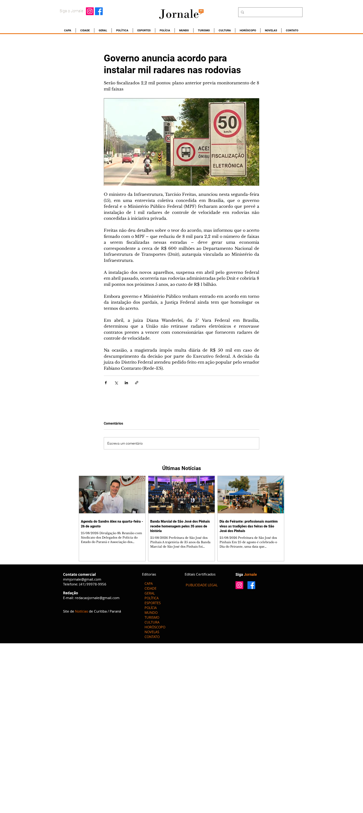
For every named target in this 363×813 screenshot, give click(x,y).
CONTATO (152, 636)
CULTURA (152, 622)
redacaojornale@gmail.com (97, 597)
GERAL (150, 593)
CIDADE (151, 588)
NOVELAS (152, 632)
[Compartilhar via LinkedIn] (126, 383)
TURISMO (152, 617)
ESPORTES (153, 603)
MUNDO (151, 612)
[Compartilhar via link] (137, 383)
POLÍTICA (152, 598)
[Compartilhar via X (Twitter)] (116, 383)
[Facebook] (99, 11)
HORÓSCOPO (155, 627)
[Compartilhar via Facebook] (106, 383)
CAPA (149, 583)
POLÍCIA (151, 607)
